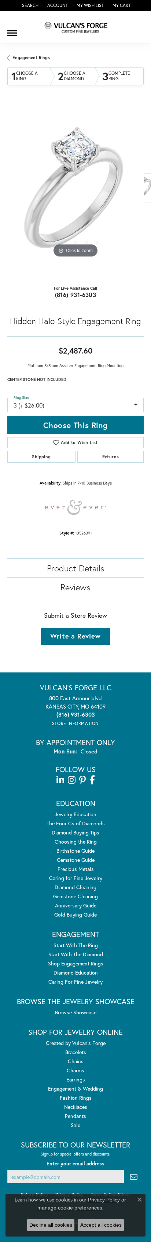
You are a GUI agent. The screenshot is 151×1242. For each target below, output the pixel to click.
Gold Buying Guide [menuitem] (75, 914)
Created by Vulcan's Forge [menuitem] (76, 1043)
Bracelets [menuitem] (75, 1052)
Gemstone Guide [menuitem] (76, 859)
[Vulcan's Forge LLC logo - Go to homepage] (75, 27)
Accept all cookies (101, 1225)
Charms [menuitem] (75, 1070)
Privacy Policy (104, 1200)
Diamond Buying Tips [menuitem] (75, 832)
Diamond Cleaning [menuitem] (75, 887)
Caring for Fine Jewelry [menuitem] (75, 878)
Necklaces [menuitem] (75, 1106)
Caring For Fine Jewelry (75, 981)
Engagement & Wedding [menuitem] (75, 1088)
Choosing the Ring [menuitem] (76, 841)
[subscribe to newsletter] (134, 1177)
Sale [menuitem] (75, 1125)
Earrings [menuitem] (75, 1079)
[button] (29, 5)
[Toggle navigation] (12, 30)
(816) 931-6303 (75, 294)
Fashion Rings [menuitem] (76, 1097)
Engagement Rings (31, 57)
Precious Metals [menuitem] (76, 868)
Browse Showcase (75, 1012)
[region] (75, 191)
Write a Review (75, 636)
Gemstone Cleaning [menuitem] (75, 896)
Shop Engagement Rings (75, 963)
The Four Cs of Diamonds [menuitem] (76, 823)
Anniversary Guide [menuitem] (75, 905)
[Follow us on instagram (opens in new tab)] (72, 780)
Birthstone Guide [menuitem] (75, 850)
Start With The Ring (76, 945)
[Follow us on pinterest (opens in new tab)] (82, 780)
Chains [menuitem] (76, 1061)
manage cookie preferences (69, 1208)
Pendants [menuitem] (75, 1115)
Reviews (75, 587)
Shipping (41, 456)
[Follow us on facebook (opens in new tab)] (92, 780)
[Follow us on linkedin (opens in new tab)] (60, 780)
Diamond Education (76, 972)
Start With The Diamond (75, 954)
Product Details (75, 568)
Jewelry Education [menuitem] (75, 814)
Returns (110, 456)
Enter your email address (75, 1163)
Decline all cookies (50, 1225)
